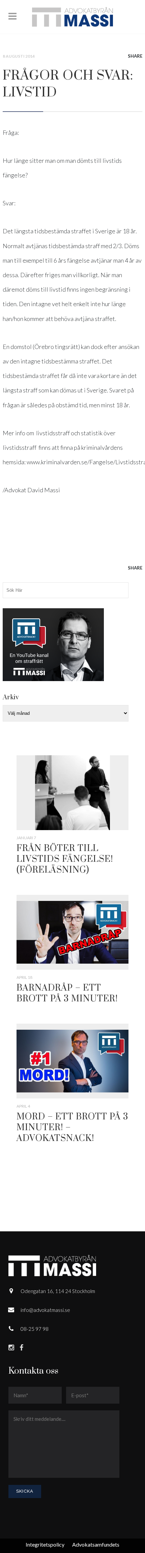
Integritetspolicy (45, 1544)
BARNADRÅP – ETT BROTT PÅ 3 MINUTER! (67, 993)
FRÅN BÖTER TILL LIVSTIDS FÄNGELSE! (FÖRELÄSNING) (65, 859)
